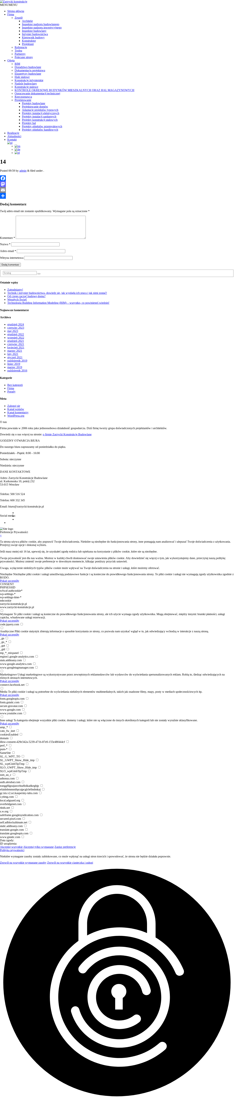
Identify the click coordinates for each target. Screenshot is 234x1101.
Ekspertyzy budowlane (28, 73)
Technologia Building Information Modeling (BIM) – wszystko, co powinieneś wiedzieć (58, 302)
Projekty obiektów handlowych (40, 129)
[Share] (117, 196)
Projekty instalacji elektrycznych (40, 113)
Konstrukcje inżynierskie (29, 80)
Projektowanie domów (35, 106)
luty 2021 (12, 354)
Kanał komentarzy (18, 412)
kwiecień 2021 (15, 347)
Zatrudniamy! (15, 289)
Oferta (11, 60)
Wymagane (6, 614)
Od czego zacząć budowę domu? (26, 296)
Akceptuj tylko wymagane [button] (38, 846)
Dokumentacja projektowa (30, 70)
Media (3, 691)
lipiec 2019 (13, 363)
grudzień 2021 (15, 340)
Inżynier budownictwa (35, 34)
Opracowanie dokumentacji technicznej (37, 93)
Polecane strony (24, 57)
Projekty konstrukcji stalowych (40, 119)
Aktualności (14, 136)
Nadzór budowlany (26, 83)
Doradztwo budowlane (28, 67)
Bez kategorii (15, 385)
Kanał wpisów (15, 409)
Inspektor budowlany (34, 30)
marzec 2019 (14, 367)
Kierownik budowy (33, 37)
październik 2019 (17, 360)
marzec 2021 (14, 350)
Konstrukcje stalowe (26, 86)
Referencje (21, 47)
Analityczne (7, 631)
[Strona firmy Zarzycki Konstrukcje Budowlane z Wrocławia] (13, 1)
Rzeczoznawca (23, 96)
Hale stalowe (22, 77)
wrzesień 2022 (15, 337)
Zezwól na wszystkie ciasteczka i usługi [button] (70, 862)
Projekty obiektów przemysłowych (42, 126)
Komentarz (7, 237)
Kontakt (12, 139)
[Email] (117, 190)
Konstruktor (29, 40)
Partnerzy (20, 53)
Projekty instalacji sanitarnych (39, 116)
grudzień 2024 (15, 324)
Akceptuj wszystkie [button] (11, 846)
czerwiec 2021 (15, 344)
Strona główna (15, 11)
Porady (11, 391)
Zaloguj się (13, 405)
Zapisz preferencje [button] (65, 846)
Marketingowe (8, 674)
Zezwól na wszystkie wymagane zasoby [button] (23, 862)
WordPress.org (15, 415)
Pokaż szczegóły (9, 580)
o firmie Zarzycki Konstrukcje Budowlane (67, 434)
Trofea (18, 50)
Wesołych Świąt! (17, 299)
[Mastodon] (117, 184)
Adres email (8, 251)
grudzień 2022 (15, 334)
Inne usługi (6, 720)
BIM (17, 63)
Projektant (28, 44)
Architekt (27, 21)
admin (23, 170)
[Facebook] (117, 178)
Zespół (18, 17)
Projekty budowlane (33, 103)
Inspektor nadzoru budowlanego (40, 24)
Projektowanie (23, 100)
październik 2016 (17, 370)
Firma (10, 14)
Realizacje (13, 133)
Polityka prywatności (12, 850)
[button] (9, 4)
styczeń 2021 (14, 357)
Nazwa (5, 244)
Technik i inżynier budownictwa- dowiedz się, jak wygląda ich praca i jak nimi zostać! (57, 292)
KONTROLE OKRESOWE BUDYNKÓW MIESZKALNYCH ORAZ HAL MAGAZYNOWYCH (74, 90)
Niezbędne (6, 574)
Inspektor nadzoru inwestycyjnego (42, 27)
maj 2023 (12, 331)
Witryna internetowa (11, 257)
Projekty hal (29, 123)
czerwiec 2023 (15, 327)
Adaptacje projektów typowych (40, 109)
